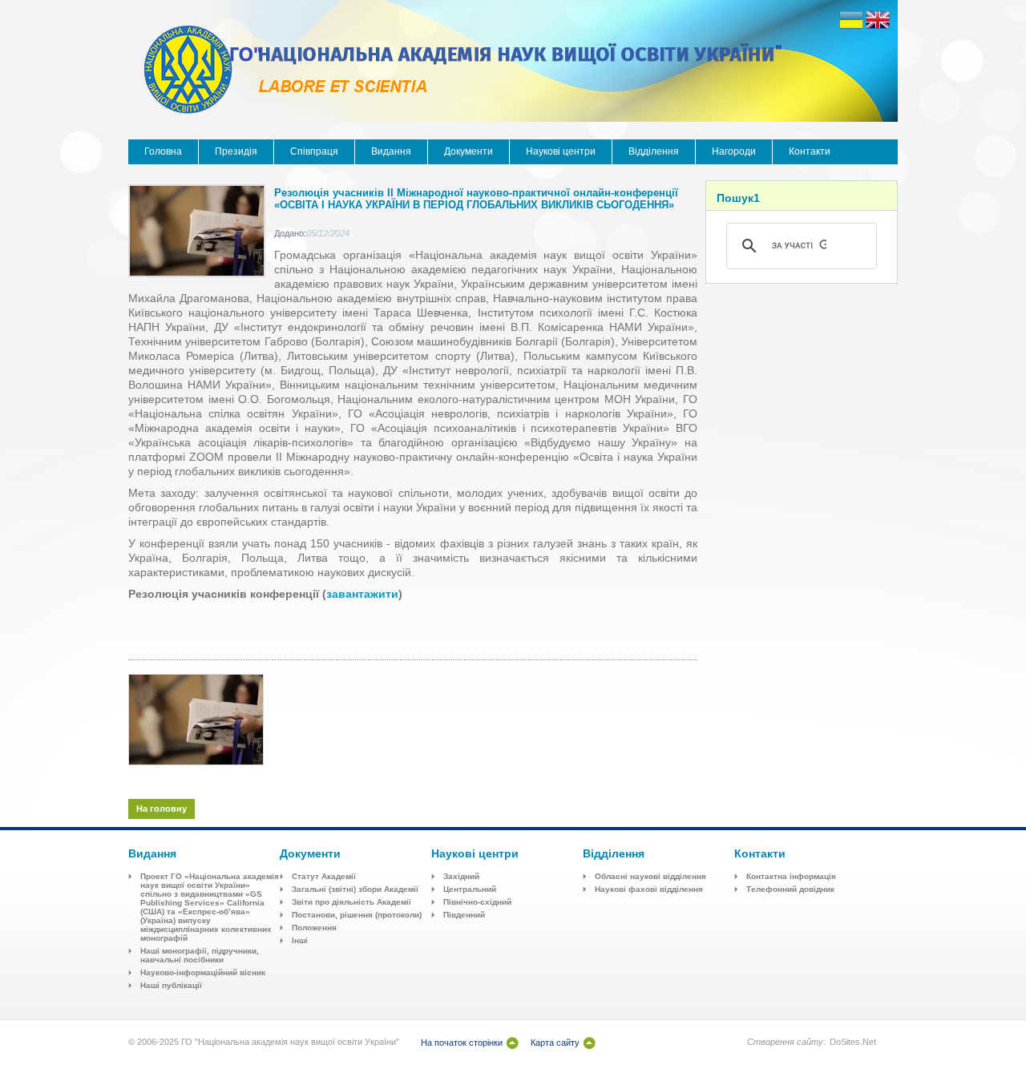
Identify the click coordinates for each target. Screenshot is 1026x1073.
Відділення (653, 151)
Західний (461, 876)
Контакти (809, 151)
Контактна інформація (791, 876)
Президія (236, 151)
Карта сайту (555, 1042)
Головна (163, 151)
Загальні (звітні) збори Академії (355, 889)
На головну (161, 808)
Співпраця (314, 151)
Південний (464, 914)
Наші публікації (171, 985)
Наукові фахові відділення (649, 889)
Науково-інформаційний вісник (202, 972)
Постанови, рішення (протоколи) (357, 914)
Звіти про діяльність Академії (351, 902)
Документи (468, 151)
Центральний (469, 889)
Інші (300, 940)
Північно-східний (477, 902)
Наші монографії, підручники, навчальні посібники (199, 955)
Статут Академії (324, 876)
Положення (314, 927)
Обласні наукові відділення (650, 876)
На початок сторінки (462, 1042)
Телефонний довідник (790, 889)
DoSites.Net (853, 1042)
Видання (391, 151)
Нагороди (734, 151)
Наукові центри (561, 151)
